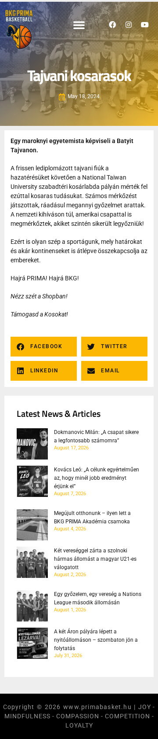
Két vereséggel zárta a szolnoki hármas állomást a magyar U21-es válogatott (95, 559)
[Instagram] (129, 25)
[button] (79, 24)
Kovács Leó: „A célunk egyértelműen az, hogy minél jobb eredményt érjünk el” (96, 478)
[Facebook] (112, 25)
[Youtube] (145, 25)
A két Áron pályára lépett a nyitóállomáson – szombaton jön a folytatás (96, 640)
